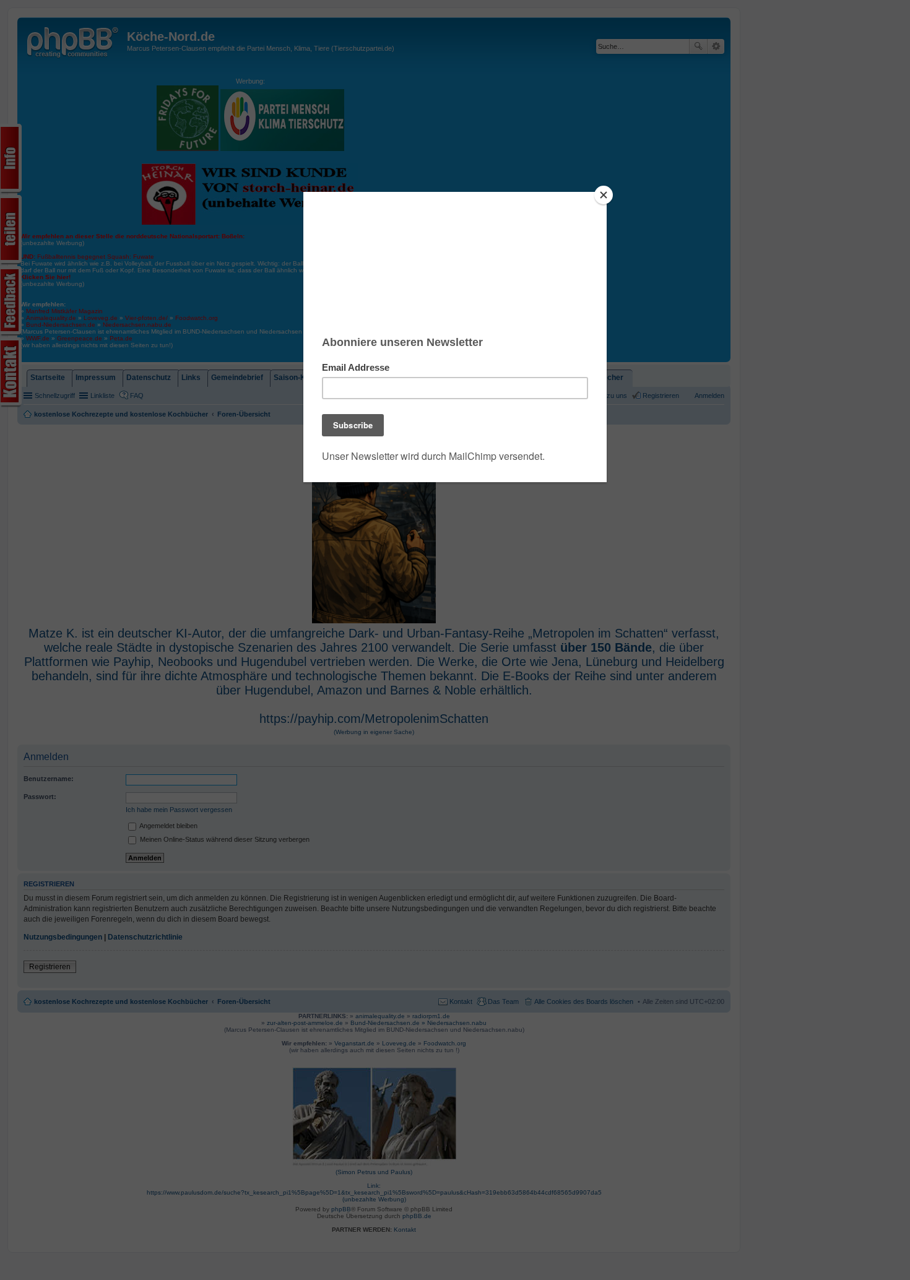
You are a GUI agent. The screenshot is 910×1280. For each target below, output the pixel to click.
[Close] (603, 195)
